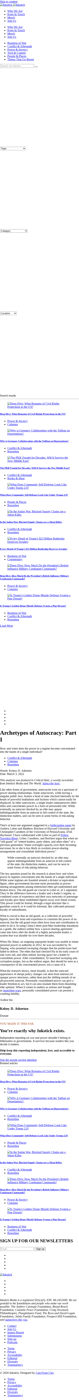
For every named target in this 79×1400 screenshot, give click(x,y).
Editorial (12, 1358)
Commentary (14, 559)
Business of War (16, 43)
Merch (11, 17)
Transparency (15, 1364)
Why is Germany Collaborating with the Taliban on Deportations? (34, 441)
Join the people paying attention (18, 1059)
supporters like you (16, 1319)
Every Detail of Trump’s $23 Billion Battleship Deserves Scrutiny (33, 549)
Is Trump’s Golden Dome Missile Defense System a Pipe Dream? (33, 605)
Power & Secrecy (17, 49)
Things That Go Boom (20, 59)
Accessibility (14, 1355)
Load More (6, 625)
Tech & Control (16, 52)
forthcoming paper (60, 825)
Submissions (14, 1335)
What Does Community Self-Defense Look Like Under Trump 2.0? (34, 495)
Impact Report (15, 1332)
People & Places (16, 56)
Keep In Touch (16, 14)
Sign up (11, 1339)
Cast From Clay (45, 1372)
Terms (11, 1348)
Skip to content (8, 1)
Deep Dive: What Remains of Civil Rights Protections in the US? (33, 414)
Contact (11, 1325)
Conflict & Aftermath (19, 46)
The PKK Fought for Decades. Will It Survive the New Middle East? (35, 468)
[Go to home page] (6, 1274)
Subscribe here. (51, 783)
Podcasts (12, 1342)
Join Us (11, 20)
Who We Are (15, 11)
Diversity (12, 1361)
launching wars (12, 990)
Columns (12, 424)
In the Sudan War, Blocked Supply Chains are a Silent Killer (31, 522)
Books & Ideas (16, 478)
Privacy (11, 1351)
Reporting (13, 451)
